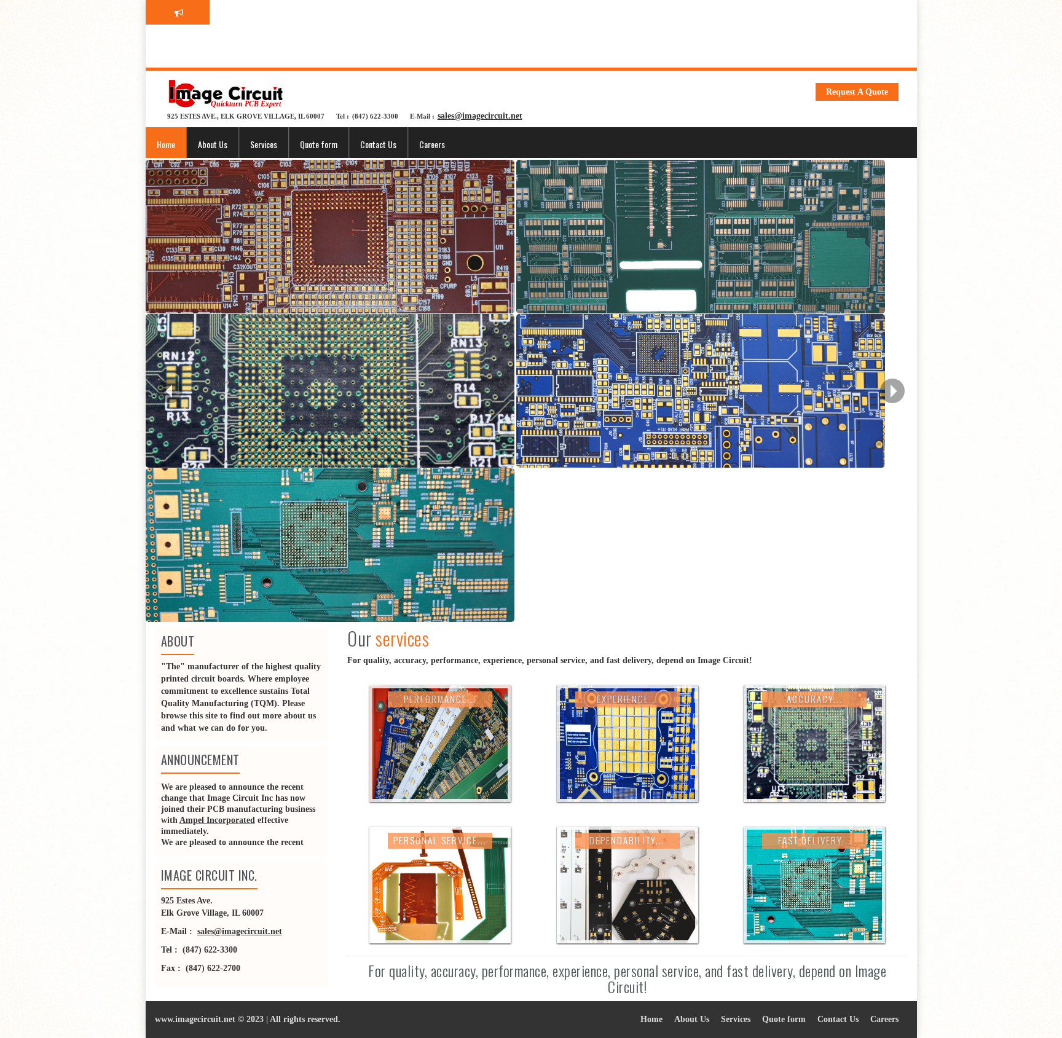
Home (166, 144)
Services (263, 144)
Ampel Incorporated (217, 820)
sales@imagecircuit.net (480, 115)
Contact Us (378, 144)
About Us (212, 144)
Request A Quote (857, 91)
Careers (432, 144)
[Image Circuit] (225, 93)
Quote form (318, 144)
